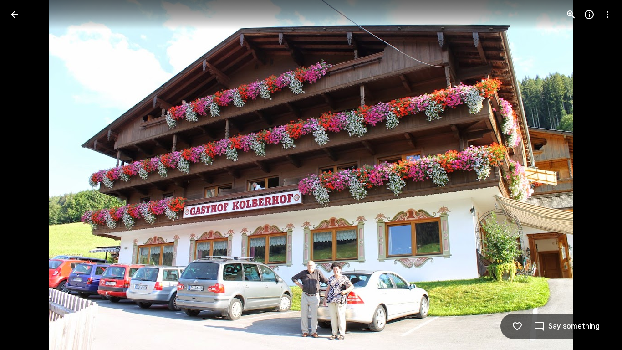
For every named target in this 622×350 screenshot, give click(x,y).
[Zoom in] (571, 14)
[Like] (517, 326)
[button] (25, 175)
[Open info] (589, 14)
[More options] (607, 14)
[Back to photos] (14, 15)
